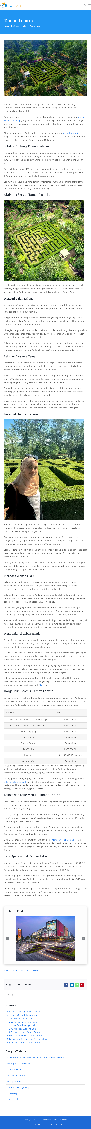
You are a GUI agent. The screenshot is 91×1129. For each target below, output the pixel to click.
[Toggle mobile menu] (89, 5)
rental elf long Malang (63, 840)
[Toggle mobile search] (85, 5)
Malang (42, 685)
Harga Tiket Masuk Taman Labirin (26, 1035)
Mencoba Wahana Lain (24, 1028)
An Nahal (10, 970)
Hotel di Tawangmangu (18, 1087)
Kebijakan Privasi (50, 1120)
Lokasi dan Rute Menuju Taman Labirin (28, 1039)
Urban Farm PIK (15, 1069)
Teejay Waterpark (16, 1081)
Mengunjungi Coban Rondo (27, 1032)
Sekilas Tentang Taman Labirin (24, 1011)
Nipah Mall (12, 1099)
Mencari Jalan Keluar (23, 1018)
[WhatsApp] (77, 984)
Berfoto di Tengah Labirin (26, 1025)
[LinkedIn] (71, 984)
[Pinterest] (82, 984)
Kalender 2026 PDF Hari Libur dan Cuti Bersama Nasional (35, 1057)
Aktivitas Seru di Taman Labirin (24, 1015)
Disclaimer (63, 1120)
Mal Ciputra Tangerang (18, 1063)
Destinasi (28, 970)
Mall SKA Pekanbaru (17, 1075)
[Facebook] (66, 984)
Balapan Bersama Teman (25, 1022)
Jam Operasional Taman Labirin (25, 1042)
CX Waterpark (14, 1093)
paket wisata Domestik (15, 782)
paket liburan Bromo (73, 133)
